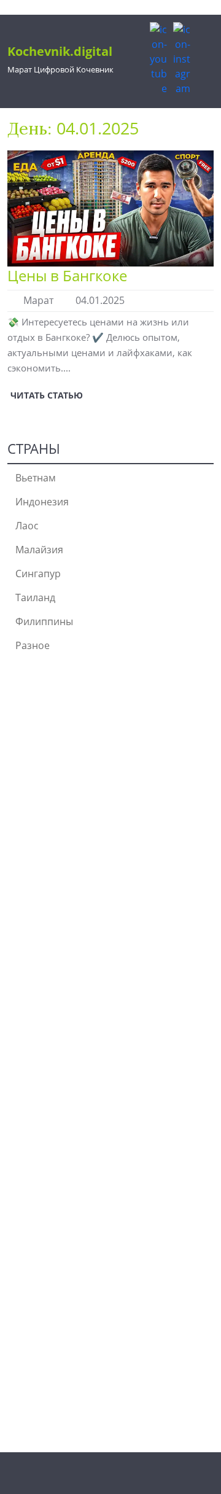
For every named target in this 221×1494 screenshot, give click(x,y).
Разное (32, 645)
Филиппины (44, 621)
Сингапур (38, 573)
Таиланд (35, 597)
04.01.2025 (100, 300)
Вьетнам (35, 477)
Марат (38, 300)
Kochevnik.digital (59, 51)
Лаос (27, 525)
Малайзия (39, 549)
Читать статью (45, 393)
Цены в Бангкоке (67, 275)
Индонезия (42, 501)
